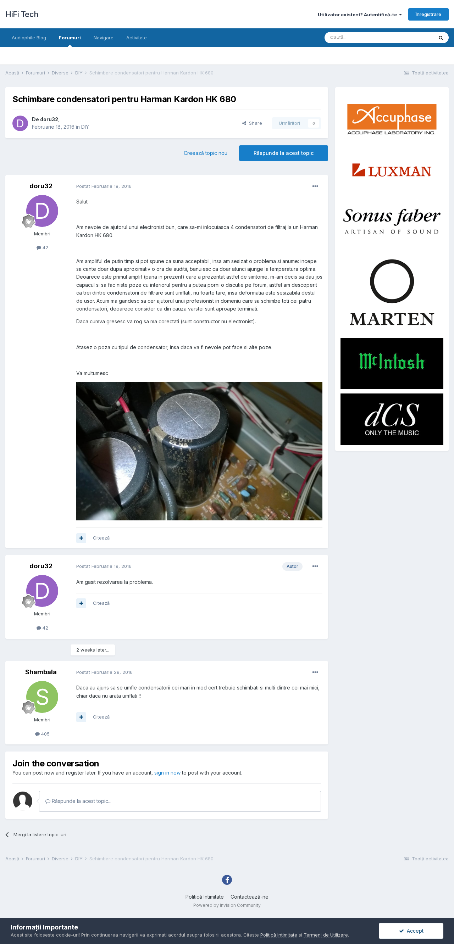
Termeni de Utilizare (326, 935)
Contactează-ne (249, 897)
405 (45, 734)
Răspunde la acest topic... (80, 801)
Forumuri (70, 37)
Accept (413, 931)
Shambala (41, 672)
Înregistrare (428, 14)
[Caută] (441, 37)
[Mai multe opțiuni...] (315, 186)
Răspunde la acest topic (284, 153)
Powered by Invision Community (227, 905)
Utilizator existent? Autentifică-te (358, 14)
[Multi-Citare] (81, 538)
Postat (104, 186)
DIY (85, 127)
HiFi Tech (22, 14)
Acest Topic (410, 37)
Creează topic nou (205, 153)
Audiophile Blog (29, 37)
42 (44, 247)
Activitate (136, 37)
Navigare (104, 37)
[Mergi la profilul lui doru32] (20, 123)
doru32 (49, 119)
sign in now (167, 773)
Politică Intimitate (205, 897)
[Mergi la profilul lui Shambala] (42, 697)
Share (254, 123)
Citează (101, 538)
